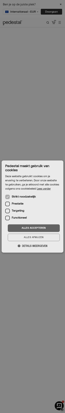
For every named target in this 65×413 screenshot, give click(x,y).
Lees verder (44, 188)
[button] (32, 246)
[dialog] (32, 206)
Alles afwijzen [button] (34, 237)
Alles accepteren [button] (34, 227)
